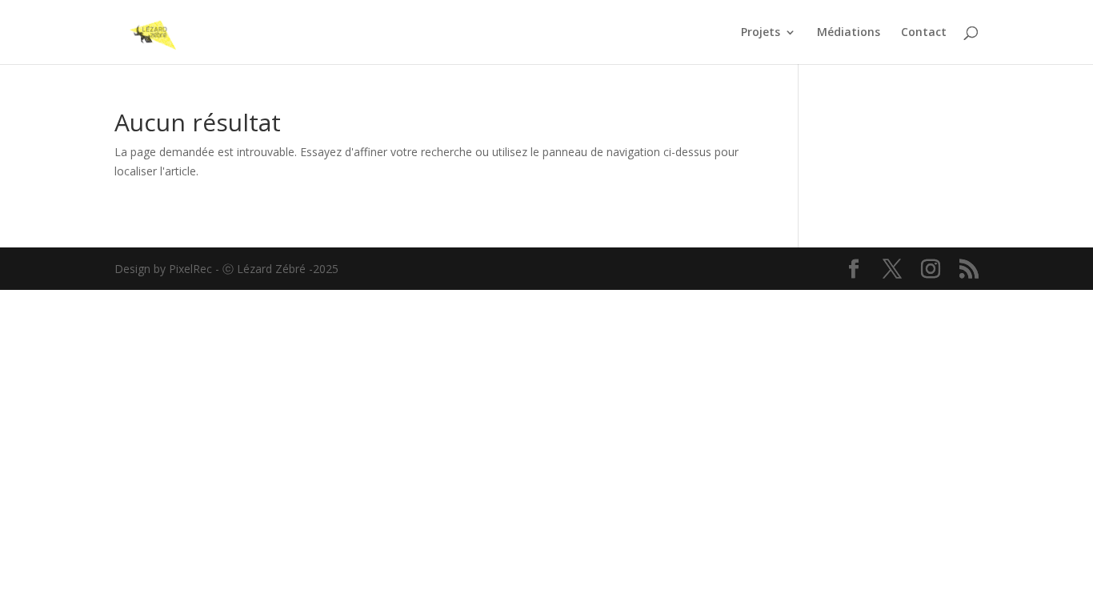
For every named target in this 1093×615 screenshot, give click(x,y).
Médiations (848, 32)
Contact (924, 32)
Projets (760, 32)
